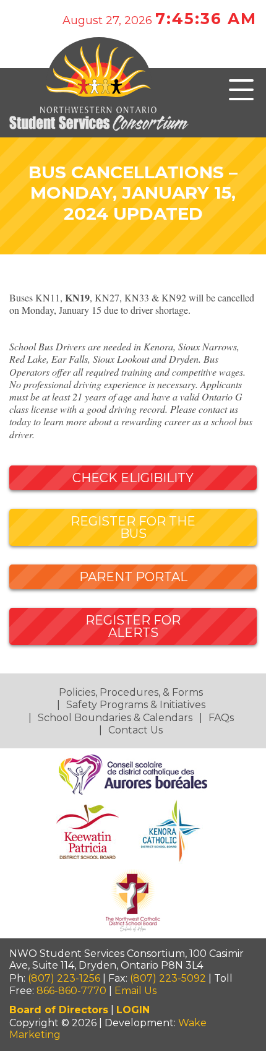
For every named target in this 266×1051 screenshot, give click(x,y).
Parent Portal (133, 576)
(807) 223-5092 (168, 978)
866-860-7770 (71, 991)
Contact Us (135, 730)
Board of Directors (58, 1010)
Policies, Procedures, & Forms (131, 692)
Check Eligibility (133, 477)
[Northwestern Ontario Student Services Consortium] (133, 105)
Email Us (135, 991)
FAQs (221, 718)
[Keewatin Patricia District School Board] (88, 831)
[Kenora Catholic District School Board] (172, 831)
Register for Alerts (133, 626)
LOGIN (133, 1010)
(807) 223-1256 (64, 978)
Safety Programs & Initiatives (135, 705)
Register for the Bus (133, 527)
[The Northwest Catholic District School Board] (133, 900)
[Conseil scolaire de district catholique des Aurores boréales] (133, 774)
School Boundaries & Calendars (115, 718)
